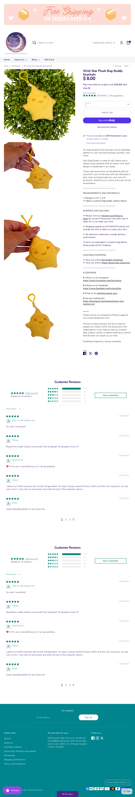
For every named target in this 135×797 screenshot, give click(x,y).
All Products (16, 66)
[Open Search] (34, 42)
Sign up (88, 717)
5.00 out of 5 (31, 393)
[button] (90, 95)
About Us (20, 59)
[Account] (121, 42)
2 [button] (66, 519)
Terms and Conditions (15, 763)
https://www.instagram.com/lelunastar (102, 280)
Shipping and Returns (14, 759)
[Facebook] (93, 738)
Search (7, 738)
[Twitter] (101, 738)
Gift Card (49, 59)
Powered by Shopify (34, 790)
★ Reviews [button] (67, 794)
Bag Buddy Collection (112, 259)
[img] (12, 416)
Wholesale (9, 755)
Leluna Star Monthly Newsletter (20, 751)
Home (7, 59)
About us (8, 742)
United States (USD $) (102, 43)
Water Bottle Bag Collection (116, 262)
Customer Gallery (13, 747)
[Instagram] (97, 738)
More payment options (107, 127)
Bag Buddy (91, 93)
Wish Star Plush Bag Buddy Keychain (38, 66)
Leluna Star (22, 790)
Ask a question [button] (110, 395)
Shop (34, 59)
